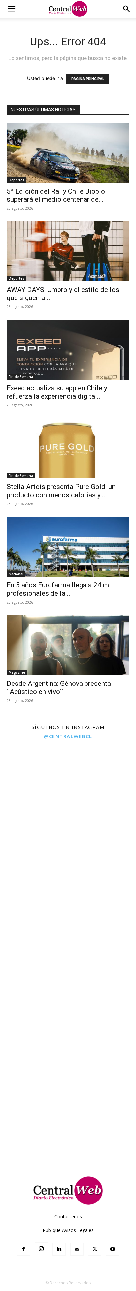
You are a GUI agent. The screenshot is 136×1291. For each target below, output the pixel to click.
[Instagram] (41, 1248)
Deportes (16, 180)
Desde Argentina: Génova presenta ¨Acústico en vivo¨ (59, 688)
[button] (11, 9)
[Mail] (77, 1249)
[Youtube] (112, 1249)
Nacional (16, 574)
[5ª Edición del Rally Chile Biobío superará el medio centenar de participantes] (68, 153)
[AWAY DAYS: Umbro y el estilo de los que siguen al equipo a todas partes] (68, 251)
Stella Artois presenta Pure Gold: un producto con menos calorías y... (61, 491)
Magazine (17, 672)
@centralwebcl (68, 736)
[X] (94, 1249)
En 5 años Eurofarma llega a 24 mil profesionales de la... (60, 589)
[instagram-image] (33, 777)
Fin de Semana (21, 376)
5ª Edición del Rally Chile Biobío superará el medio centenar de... (56, 195)
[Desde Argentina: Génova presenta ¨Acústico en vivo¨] (68, 645)
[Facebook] (23, 1249)
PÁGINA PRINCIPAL (87, 78)
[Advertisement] (68, 1094)
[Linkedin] (59, 1249)
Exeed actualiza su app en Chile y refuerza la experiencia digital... (57, 392)
